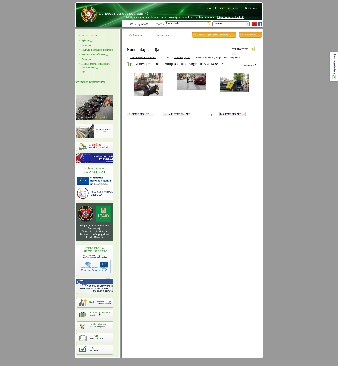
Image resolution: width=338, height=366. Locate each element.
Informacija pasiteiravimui (90, 81)
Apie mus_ (86, 40)
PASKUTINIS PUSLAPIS (230, 114)
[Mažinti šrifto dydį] (234, 53)
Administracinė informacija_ (94, 54)
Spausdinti (138, 35)
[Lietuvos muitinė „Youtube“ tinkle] (254, 25)
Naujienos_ (86, 45)
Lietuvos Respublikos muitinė (143, 57)
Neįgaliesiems (251, 8)
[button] (334, 66)
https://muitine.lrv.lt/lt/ (222, 17)
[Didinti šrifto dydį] (253, 49)
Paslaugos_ (86, 59)
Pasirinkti (218, 23)
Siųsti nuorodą (164, 35)
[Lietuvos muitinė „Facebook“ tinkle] (260, 25)
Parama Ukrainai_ (89, 35)
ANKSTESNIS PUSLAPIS (179, 114)
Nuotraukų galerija (182, 57)
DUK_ (84, 72)
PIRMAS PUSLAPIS (140, 114)
